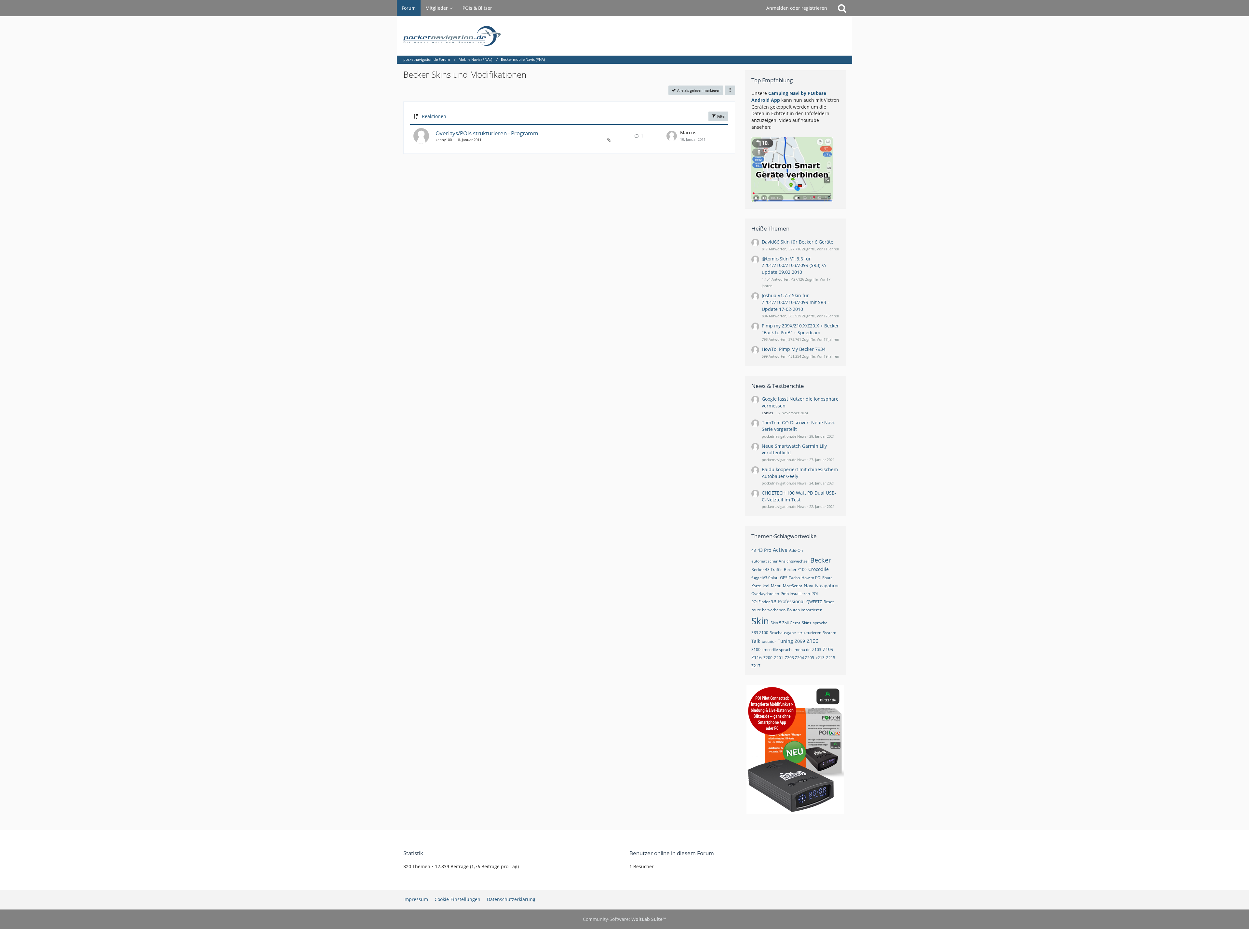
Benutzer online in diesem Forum (671, 853)
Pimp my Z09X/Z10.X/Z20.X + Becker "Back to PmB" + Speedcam (800, 329)
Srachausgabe (783, 632)
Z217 (755, 666)
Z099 (800, 641)
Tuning (785, 641)
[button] (730, 90)
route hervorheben (768, 610)
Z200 (767, 657)
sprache (820, 623)
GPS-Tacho (790, 577)
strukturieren (809, 632)
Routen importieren (804, 610)
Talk (755, 641)
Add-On (796, 550)
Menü (776, 586)
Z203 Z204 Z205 (799, 657)
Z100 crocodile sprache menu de (781, 649)
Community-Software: (624, 919)
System (829, 632)
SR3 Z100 (759, 632)
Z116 (756, 657)
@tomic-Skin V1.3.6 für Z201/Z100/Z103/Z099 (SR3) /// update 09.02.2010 (794, 265)
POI (815, 593)
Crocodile (818, 569)
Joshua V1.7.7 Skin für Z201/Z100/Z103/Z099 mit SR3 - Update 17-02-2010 (795, 302)
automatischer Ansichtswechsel (780, 561)
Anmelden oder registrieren (796, 8)
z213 (820, 657)
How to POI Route (817, 577)
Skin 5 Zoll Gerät (785, 623)
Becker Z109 (795, 569)
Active (780, 549)
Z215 (830, 657)
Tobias (767, 412)
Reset (829, 601)
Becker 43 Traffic (766, 569)
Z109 (828, 649)
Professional (791, 601)
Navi (808, 585)
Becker (820, 560)
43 (753, 550)
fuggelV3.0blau (764, 577)
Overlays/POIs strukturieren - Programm (487, 133)
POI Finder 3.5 (763, 601)
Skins (806, 623)
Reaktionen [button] (434, 116)
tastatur (769, 641)
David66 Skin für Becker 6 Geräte (797, 242)
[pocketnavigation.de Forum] (624, 36)
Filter (721, 116)
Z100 (812, 640)
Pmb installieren (795, 593)
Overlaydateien (765, 593)
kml (766, 586)
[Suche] (842, 8)
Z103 (816, 649)
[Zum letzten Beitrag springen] (671, 136)
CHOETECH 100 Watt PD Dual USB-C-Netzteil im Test (799, 496)
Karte (756, 586)
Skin (760, 621)
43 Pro (764, 550)
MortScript (792, 586)
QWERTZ (814, 601)
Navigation (827, 585)
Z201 (778, 657)
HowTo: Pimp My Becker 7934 (794, 349)
